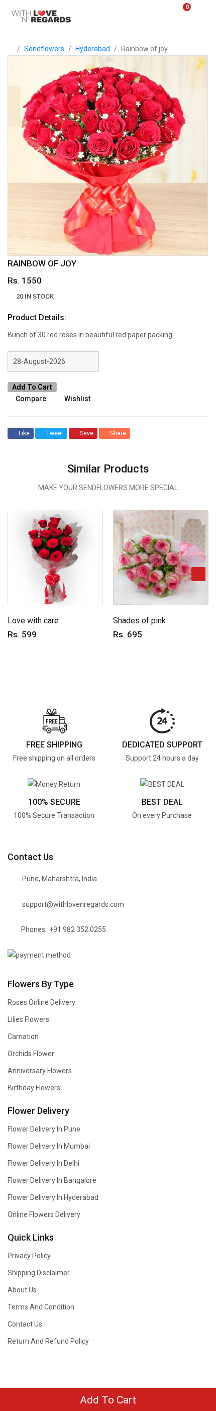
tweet (54, 433)
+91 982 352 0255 (77, 929)
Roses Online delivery (41, 1002)
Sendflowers (44, 49)
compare (31, 399)
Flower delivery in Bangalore (52, 1180)
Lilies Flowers (28, 1019)
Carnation (23, 1036)
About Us (22, 1289)
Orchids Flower (31, 1053)
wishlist (77, 399)
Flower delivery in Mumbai (49, 1146)
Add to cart (32, 387)
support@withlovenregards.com (73, 904)
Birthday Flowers (34, 1087)
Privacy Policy (29, 1255)
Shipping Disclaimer (39, 1272)
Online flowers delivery (44, 1214)
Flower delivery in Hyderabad (53, 1197)
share (118, 433)
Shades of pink (139, 620)
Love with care (33, 620)
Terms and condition (41, 1306)
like (24, 433)
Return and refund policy (48, 1341)
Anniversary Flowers (40, 1070)
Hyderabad (92, 49)
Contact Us (25, 1324)
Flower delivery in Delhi (43, 1163)
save (86, 433)
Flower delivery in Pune (44, 1129)
